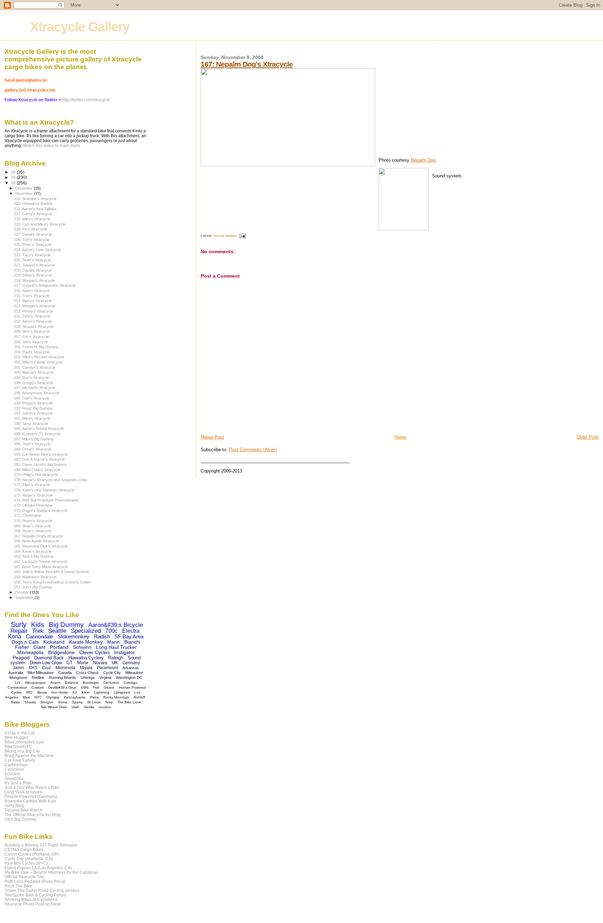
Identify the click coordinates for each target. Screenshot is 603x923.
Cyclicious (14, 769)
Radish (102, 636)
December (24, 188)
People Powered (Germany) (31, 796)
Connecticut (17, 687)
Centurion (111, 682)
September (25, 597)
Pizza (94, 697)
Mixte (82, 662)
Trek (38, 631)
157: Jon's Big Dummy (33, 587)
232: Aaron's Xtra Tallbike (35, 209)
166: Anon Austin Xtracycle (36, 541)
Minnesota (65, 667)
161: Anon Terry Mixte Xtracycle (41, 567)
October (22, 592)
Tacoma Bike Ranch (24, 810)
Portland (59, 647)
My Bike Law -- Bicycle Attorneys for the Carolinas (51, 872)
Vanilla (89, 707)
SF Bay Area (128, 636)
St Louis (93, 702)
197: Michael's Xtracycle (34, 388)
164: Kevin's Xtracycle (33, 551)
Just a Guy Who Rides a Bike (32, 787)
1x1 (17, 682)
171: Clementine (27, 515)
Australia (15, 673)
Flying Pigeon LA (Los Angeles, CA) (38, 867)
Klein (86, 692)
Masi (26, 697)
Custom (37, 687)
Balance (71, 682)
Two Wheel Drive (53, 707)
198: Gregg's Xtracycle (33, 383)
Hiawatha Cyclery (86, 657)
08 (14, 183)
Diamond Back (49, 657)
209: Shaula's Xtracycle (34, 326)
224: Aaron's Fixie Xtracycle (37, 250)
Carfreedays (16, 764)
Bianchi (132, 642)
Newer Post (212, 437)
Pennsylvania (74, 697)
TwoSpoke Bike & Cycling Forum (35, 895)
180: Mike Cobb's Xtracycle (37, 470)
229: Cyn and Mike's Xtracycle (40, 224)
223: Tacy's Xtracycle (32, 255)
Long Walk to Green (23, 792)
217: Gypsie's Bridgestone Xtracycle (45, 285)
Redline (38, 677)
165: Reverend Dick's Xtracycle (41, 546)
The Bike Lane (129, 702)
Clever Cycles (94, 652)
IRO (29, 692)
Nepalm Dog (423, 160)
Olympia (52, 697)
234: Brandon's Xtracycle (35, 199)
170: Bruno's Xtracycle (33, 521)
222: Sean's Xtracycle (32, 260)
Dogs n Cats (25, 642)
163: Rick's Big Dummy (33, 556)
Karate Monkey (86, 642)
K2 (75, 692)
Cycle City (112, 673)
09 (14, 177)
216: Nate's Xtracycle (32, 290)
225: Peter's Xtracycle (32, 244)
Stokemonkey (73, 636)
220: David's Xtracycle (33, 270)
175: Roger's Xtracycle (33, 495)
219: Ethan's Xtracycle (33, 275)
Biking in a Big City (22, 751)
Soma (62, 702)
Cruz (46, 667)
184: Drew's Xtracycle (32, 449)
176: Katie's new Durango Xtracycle (44, 490)
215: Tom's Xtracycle (32, 296)
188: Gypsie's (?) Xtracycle (37, 434)
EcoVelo (12, 773)
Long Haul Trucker (116, 647)
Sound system (225, 235)
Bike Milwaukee (41, 673)
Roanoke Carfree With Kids (30, 801)
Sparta (77, 702)
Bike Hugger (16, 737)
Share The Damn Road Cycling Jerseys (42, 890)
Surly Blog (14, 805)
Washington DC (129, 677)
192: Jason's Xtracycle (33, 413)
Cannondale (39, 636)
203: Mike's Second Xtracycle (39, 357)
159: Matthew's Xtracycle (35, 577)
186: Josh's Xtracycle (32, 444)
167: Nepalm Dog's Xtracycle (247, 64)
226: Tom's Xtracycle (32, 239)
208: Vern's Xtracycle (32, 331)
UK (115, 662)
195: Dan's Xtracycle (31, 398)
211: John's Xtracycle (32, 316)
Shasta (30, 702)
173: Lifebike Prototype (33, 505)
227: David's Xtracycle (33, 234)
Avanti (55, 682)
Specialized (86, 631)
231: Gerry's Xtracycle (33, 214)
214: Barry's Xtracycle (33, 301)
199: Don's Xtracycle (31, 377)
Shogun (46, 702)
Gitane (109, 687)
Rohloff (139, 697)
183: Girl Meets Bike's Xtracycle (41, 454)
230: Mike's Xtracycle (32, 219)
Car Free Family (20, 760)
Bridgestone (61, 652)
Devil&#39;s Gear (62, 687)
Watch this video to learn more (51, 145)
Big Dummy (66, 624)
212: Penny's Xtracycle (33, 311)
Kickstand (54, 642)
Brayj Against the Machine (29, 755)
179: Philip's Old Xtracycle (36, 475)
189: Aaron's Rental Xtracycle (39, 428)
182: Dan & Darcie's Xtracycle (39, 459)
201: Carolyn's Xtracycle (34, 367)
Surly (19, 624)
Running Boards (62, 677)
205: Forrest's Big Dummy (36, 347)
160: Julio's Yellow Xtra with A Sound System (51, 572)
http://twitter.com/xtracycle (86, 99)
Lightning (101, 692)
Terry (109, 702)
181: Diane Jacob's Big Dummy (40, 464)
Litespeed (122, 692)
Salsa (15, 702)
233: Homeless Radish (33, 204)
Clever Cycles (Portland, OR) (32, 854)
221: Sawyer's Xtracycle (34, 265)
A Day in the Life (20, 733)
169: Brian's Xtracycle (32, 526)
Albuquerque (35, 682)
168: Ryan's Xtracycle (32, 531)
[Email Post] (242, 235)
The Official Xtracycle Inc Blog (33, 814)
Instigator (124, 652)
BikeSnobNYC (18, 746)
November (24, 193)
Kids (37, 624)
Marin (113, 642)
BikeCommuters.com (24, 742)
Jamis (18, 667)
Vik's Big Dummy (20, 819)
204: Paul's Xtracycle (32, 352)
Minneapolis (30, 652)
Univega (88, 677)
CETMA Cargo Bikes (24, 849)
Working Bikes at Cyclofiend (31, 899)
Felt (96, 687)
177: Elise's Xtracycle (32, 485)
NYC (38, 697)
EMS (85, 687)
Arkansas (130, 668)
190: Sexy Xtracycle (31, 424)
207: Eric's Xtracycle (31, 337)
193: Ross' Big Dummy (33, 408)
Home (400, 437)
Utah (75, 707)
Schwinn (82, 647)
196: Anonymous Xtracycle (36, 393)
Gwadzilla (14, 778)
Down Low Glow (46, 662)
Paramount (107, 667)
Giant (39, 647)
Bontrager (91, 682)
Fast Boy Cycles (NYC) (26, 863)
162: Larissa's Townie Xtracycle (41, 561)
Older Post (587, 437)
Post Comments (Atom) (253, 449)
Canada (65, 673)
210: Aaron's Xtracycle (33, 321)
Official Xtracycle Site (24, 876)
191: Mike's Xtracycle (32, 418)
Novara (100, 662)
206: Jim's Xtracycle (31, 342)
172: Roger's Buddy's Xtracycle (40, 510)
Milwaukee (134, 673)
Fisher (22, 647)
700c (111, 631)
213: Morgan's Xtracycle (34, 306)
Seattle (57, 631)
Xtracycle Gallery (79, 26)
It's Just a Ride (18, 783)
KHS (33, 667)
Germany (131, 662)
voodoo (105, 707)
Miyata (86, 667)
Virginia (105, 677)
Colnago (130, 682)
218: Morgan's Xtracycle (34, 280)
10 (14, 172)
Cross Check (87, 673)
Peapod (21, 657)
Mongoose (18, 677)
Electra (131, 631)
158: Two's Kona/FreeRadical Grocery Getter (52, 582)
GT (69, 662)
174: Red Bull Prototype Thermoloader (46, 500)
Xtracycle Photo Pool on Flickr (33, 904)
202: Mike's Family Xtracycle (38, 362)
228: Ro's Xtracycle (30, 229)
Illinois (42, 692)
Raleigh (115, 657)
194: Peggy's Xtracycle (33, 403)
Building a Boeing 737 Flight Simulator (41, 845)
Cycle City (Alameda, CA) (29, 858)
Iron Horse (59, 692)
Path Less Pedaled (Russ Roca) (35, 881)
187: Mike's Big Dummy (34, 439)
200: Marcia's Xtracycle (34, 372)
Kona (14, 636)
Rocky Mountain (116, 697)
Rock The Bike (18, 886)
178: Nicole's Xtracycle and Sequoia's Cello (50, 480)
